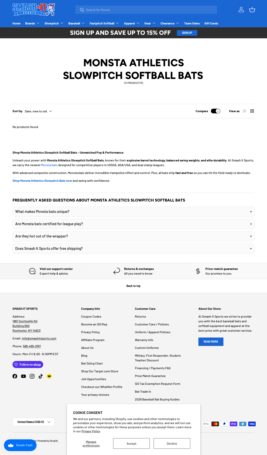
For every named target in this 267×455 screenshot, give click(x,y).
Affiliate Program (92, 340)
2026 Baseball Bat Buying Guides (157, 399)
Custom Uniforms (147, 347)
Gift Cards (211, 23)
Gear (147, 23)
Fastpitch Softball (102, 23)
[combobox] (146, 9)
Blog (84, 355)
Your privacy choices (95, 394)
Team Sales (192, 23)
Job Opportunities (93, 379)
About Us (87, 347)
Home (17, 23)
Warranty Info (144, 340)
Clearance (167, 23)
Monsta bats (49, 165)
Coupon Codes (91, 316)
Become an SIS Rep (94, 324)
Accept (131, 443)
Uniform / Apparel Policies (152, 332)
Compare (202, 111)
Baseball (74, 23)
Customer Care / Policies (152, 324)
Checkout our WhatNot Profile (101, 387)
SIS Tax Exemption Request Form (157, 383)
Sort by (17, 111)
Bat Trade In (143, 391)
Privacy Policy (91, 431)
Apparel (129, 23)
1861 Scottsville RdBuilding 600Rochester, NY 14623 (26, 325)
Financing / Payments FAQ (152, 368)
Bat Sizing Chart (92, 363)
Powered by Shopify (48, 440)
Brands (30, 23)
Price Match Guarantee (150, 376)
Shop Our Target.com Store (99, 371)
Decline (172, 443)
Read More (211, 341)
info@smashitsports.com (39, 338)
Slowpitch (52, 23)
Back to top (133, 286)
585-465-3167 (32, 346)
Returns (140, 316)
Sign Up (187, 32)
